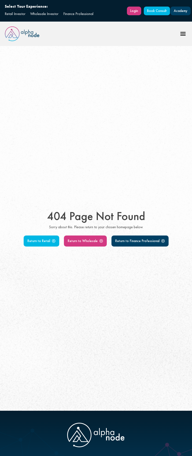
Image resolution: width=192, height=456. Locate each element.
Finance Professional (78, 13)
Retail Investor (15, 13)
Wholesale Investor (44, 13)
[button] (183, 33)
